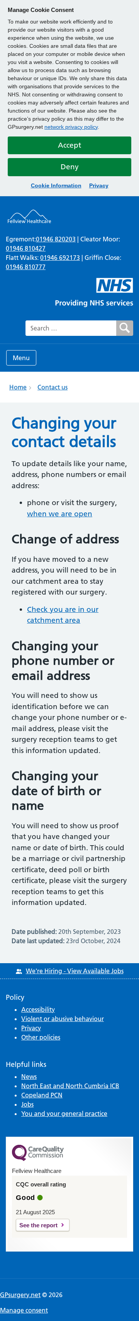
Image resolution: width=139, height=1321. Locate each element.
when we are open (59, 513)
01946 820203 (56, 239)
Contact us (52, 387)
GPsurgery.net (20, 1295)
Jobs (27, 1104)
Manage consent (24, 1310)
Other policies (40, 1037)
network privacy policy (71, 127)
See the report (38, 1225)
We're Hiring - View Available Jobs (75, 971)
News (29, 1076)
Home (18, 387)
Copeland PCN (42, 1095)
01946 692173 (60, 257)
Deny (70, 166)
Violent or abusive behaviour (62, 1019)
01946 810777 (26, 267)
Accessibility (38, 1009)
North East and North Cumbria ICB (70, 1086)
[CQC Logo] (38, 1159)
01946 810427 (26, 248)
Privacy (98, 185)
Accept (69, 145)
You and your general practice (64, 1113)
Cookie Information (56, 185)
